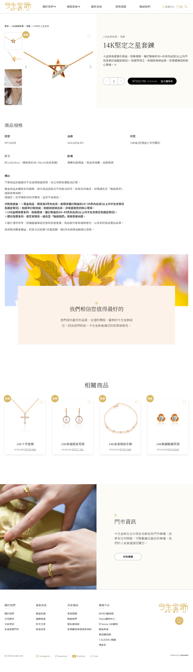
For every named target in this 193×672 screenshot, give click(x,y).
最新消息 (96, 6)
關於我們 (48, 6)
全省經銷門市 (12, 629)
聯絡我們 (144, 6)
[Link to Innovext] (184, 655)
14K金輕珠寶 (17, 26)
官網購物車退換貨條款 (79, 629)
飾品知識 (41, 613)
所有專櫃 (128, 556)
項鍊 (28, 26)
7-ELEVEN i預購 (107, 639)
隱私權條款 (73, 624)
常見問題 (120, 6)
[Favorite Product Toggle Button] (89, 36)
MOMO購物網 (106, 613)
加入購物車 (167, 81)
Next (88, 69)
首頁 (7, 26)
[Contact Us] (179, 621)
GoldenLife (17, 655)
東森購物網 (105, 634)
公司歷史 (9, 619)
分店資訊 (9, 624)
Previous (28, 69)
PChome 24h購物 (108, 624)
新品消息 (41, 629)
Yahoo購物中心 (107, 619)
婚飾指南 (41, 619)
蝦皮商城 (103, 629)
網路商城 (72, 6)
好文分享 (41, 624)
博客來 (102, 645)
